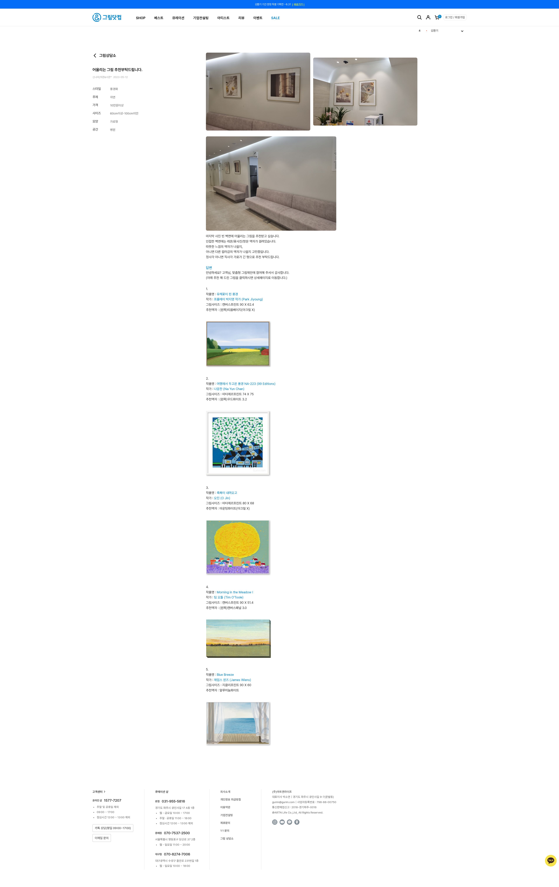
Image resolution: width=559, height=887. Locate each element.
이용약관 (225, 807)
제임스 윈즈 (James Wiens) (232, 680)
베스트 (158, 18)
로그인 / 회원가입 (455, 17)
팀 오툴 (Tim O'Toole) (228, 597)
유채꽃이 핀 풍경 (227, 294)
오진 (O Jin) (222, 498)
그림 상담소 (227, 838)
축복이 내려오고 (227, 493)
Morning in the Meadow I (235, 592)
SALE (275, 18)
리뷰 (241, 18)
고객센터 (97, 791)
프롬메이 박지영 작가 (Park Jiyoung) (238, 299)
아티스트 (223, 18)
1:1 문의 (224, 830)
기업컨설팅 (201, 18)
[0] (437, 17)
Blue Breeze (225, 675)
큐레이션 (178, 18)
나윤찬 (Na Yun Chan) (229, 389)
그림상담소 (107, 55)
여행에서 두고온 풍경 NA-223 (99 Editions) (246, 384)
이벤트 (257, 18)
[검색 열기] (419, 17)
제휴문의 (225, 823)
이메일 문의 (102, 838)
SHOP (140, 18)
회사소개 (225, 791)
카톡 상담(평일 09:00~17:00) (113, 828)
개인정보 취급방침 (230, 799)
